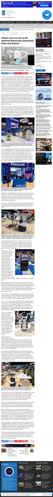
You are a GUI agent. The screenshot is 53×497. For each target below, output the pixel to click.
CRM (24, 24)
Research (31, 22)
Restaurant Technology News (7, 22)
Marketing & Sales (30, 24)
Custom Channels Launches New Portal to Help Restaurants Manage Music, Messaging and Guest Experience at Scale (43, 116)
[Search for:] (45, 29)
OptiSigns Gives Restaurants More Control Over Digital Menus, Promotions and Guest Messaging (29, 485)
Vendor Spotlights (23, 463)
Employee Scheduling (5, 27)
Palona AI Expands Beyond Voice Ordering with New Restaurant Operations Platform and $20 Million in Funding (44, 111)
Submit (50, 22)
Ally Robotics (9, 392)
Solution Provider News (21, 22)
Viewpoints (37, 22)
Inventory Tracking (40, 24)
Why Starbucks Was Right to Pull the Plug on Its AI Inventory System (44, 128)
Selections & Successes (41, 463)
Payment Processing (17, 24)
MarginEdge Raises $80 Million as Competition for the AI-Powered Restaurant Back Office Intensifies (43, 125)
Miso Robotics (12, 396)
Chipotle (14, 412)
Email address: (39, 65)
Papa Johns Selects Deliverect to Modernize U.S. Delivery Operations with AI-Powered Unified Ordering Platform (46, 468)
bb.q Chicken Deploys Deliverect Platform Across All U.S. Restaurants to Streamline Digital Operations (46, 485)
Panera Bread (21, 412)
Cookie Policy (26, 494)
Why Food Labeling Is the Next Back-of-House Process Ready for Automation (44, 106)
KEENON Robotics (16, 241)
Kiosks (13, 27)
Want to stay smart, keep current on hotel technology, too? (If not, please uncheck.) (43, 58)
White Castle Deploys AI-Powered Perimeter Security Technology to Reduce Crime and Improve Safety (46, 476)
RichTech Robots (5, 301)
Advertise (44, 22)
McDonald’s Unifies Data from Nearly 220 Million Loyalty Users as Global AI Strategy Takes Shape (43, 121)
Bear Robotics (4, 312)
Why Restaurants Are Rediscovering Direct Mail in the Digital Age (43, 131)
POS (1, 24)
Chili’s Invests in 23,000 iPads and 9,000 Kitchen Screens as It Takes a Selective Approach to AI (43, 134)
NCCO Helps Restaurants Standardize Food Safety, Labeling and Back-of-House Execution (29, 468)
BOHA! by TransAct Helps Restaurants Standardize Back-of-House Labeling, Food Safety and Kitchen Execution (29, 476)
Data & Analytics (7, 24)
